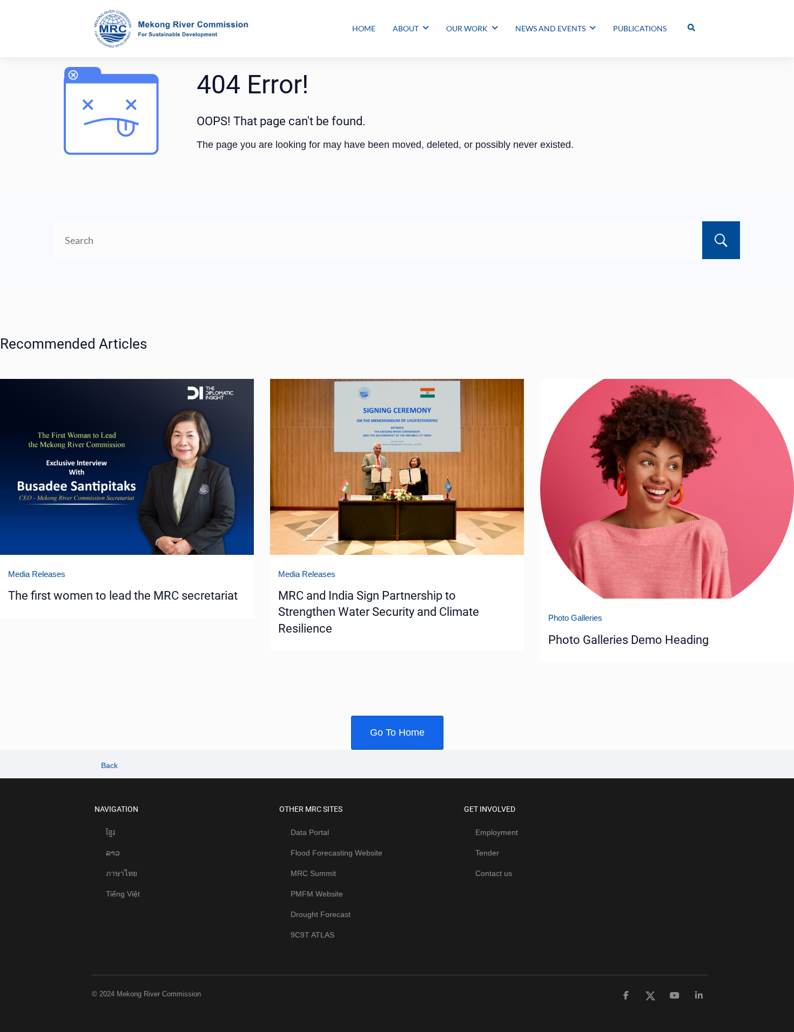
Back (108, 765)
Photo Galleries (575, 617)
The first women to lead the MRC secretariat (123, 595)
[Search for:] (397, 240)
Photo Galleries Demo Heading (628, 640)
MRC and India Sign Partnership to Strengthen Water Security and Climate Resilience (378, 612)
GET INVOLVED (489, 809)
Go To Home (397, 732)
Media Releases (36, 574)
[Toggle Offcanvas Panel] (691, 28)
